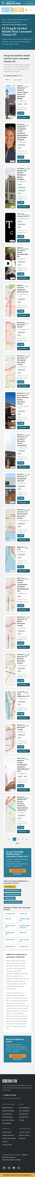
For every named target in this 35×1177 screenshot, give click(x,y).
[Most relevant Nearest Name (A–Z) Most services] (17, 80)
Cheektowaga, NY (25, 919)
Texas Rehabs (7, 1114)
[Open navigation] (31, 10)
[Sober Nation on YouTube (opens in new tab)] (14, 1168)
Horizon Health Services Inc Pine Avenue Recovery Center (23, 514)
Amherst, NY (24, 946)
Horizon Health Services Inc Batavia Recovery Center (23, 658)
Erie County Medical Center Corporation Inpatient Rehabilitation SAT (23, 584)
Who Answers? (29, 3)
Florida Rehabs (7, 1117)
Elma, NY (8, 919)
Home (4, 19)
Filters (7, 79)
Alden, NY (23, 932)
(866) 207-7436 (17, 871)
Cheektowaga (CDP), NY (25, 926)
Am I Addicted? (10, 886)
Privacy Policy (7, 1144)
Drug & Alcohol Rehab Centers (18, 19)
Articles (21, 1120)
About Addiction (24, 1108)
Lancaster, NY (10, 914)
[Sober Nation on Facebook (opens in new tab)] (4, 1168)
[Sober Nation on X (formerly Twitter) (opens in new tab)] (19, 1168)
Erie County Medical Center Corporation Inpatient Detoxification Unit (23, 764)
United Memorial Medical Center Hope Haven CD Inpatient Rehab (22, 92)
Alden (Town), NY (10, 926)
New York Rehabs (8, 1120)
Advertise (22, 1138)
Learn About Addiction (12, 890)
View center (22, 117)
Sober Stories (6, 1132)
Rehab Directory (7, 1108)
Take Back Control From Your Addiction (16, 1175)
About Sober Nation (9, 1138)
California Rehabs (8, 1111)
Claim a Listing (24, 1135)
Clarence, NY (9, 939)
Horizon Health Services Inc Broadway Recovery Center (23, 360)
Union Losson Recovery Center (23, 727)
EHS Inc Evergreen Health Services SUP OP (22, 252)
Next (17, 843)
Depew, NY (23, 914)
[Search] (26, 10)
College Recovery (8, 1135)
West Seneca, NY (24, 940)
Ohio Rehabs (6, 1123)
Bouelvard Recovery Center (21, 325)
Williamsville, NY (9, 933)
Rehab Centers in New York (11, 22)
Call (21, 113)
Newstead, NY (10, 946)
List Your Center (24, 1132)
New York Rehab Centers (13, 902)
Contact (5, 1141)
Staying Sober (9, 898)
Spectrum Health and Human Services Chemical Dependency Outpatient (22, 803)
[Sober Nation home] (12, 9)
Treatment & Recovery (12, 894)
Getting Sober (24, 1114)
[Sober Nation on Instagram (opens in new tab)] (9, 1168)
